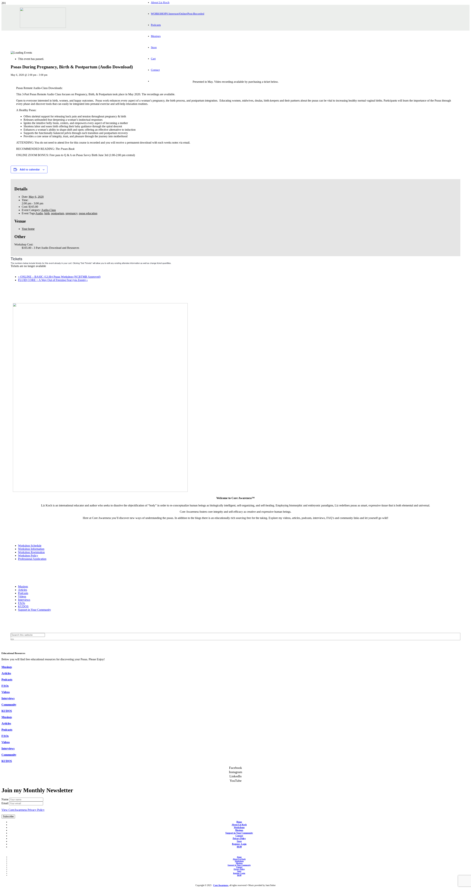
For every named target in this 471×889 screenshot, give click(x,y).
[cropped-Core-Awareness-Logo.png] (43, 26)
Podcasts (23, 593)
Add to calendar (30, 169)
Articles (22, 589)
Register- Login (239, 844)
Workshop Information (31, 548)
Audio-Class (48, 210)
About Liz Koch (239, 824)
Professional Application (32, 558)
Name (5, 799)
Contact (239, 835)
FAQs (21, 603)
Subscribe (8, 816)
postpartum (57, 213)
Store (239, 841)
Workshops (239, 827)
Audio (39, 213)
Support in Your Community (34, 609)
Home (239, 822)
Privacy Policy (239, 838)
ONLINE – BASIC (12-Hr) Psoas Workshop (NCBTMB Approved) (59, 276)
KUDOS (23, 606)
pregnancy (71, 213)
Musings (23, 586)
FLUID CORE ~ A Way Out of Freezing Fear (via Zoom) (53, 280)
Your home (28, 228)
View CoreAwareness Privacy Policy (23, 809)
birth (47, 213)
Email (5, 803)
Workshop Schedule (29, 545)
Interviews (24, 599)
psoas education (88, 213)
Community (8, 704)
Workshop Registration (31, 552)
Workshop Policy (28, 555)
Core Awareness (220, 885)
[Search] (12, 639)
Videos (22, 596)
